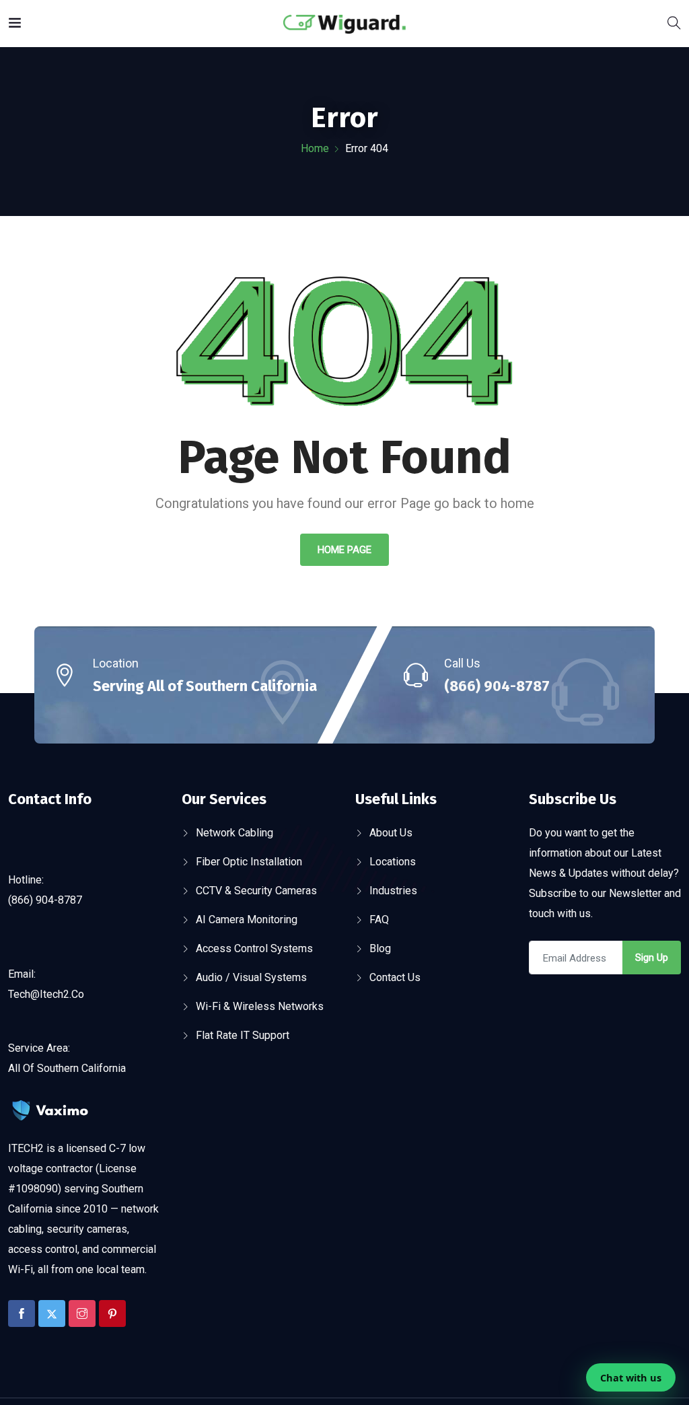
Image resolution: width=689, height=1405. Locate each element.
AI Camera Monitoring (246, 919)
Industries (393, 890)
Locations (392, 861)
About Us (390, 832)
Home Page (344, 550)
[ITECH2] (344, 23)
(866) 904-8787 (497, 686)
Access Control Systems (254, 948)
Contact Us (395, 977)
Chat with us (630, 1377)
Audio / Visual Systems (251, 977)
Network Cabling (234, 832)
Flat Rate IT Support (242, 1035)
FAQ (379, 919)
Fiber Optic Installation (249, 861)
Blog (380, 948)
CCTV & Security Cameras (256, 890)
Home (315, 148)
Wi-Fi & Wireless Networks (260, 1006)
